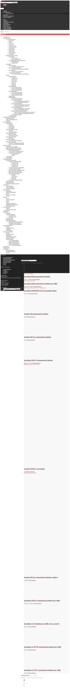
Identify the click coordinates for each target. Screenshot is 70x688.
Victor (4, 264)
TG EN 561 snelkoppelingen (15, 245)
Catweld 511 (14, 77)
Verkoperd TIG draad (13, 135)
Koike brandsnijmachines (16, 94)
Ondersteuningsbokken (11, 192)
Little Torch (11, 40)
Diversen (8, 252)
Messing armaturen (10, 237)
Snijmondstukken (12, 97)
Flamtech (8, 120)
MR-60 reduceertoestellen (14, 150)
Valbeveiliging (9, 230)
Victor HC (13, 83)
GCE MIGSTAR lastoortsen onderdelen (20, 69)
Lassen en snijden (7, 38)
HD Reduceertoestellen (11, 160)
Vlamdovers (6, 184)
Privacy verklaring (7, 17)
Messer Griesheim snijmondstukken (19, 110)
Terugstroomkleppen (10, 188)
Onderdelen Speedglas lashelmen (16, 221)
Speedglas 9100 (12, 215)
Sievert (7, 198)
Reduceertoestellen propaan (12, 204)
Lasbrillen (8, 213)
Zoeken (15, 2)
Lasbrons (11, 124)
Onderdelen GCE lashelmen (15, 223)
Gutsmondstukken (13, 115)
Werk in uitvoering (7, 29)
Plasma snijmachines (15, 59)
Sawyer (7, 193)
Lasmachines (11, 56)
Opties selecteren (36, 279)
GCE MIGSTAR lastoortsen (17, 66)
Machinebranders (12, 86)
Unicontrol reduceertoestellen (15, 161)
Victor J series (12, 51)
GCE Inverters (14, 57)
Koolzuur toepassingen (11, 209)
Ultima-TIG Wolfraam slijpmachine (16, 143)
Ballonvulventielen (10, 182)
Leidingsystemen (7, 145)
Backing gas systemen (11, 194)
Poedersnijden (12, 96)
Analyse (8, 208)
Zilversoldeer (11, 127)
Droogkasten (6, 246)
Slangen (8, 233)
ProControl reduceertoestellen (15, 171)
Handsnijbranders (12, 76)
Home (4, 19)
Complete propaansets (11, 203)
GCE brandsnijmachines (16, 92)
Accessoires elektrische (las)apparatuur (17, 60)
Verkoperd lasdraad (13, 131)
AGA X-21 (11, 44)
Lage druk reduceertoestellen (15, 152)
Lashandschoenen (10, 228)
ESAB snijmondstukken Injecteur (21, 106)
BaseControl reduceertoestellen (15, 172)
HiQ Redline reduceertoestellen (15, 180)
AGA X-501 (14, 81)
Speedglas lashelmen (10, 214)
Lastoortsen (8, 64)
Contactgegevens (7, 12)
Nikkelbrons (11, 125)
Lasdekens (8, 229)
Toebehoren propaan (10, 205)
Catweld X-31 (14, 78)
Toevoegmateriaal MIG (11, 136)
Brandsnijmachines (13, 91)
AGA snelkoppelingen (13, 240)
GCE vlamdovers (10, 186)
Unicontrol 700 (14, 154)
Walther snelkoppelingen (14, 242)
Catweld (5, 11)
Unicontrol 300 (14, 163)
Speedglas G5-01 (12, 216)
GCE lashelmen (9, 218)
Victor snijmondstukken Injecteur (21, 109)
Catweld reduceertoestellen (14, 168)
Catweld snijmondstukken (17, 98)
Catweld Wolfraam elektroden (15, 140)
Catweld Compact (13, 46)
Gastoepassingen (7, 207)
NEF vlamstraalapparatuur (11, 119)
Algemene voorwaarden (8, 16)
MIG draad (11, 138)
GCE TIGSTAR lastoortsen (17, 71)
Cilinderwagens (6, 247)
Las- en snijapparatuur (11, 39)
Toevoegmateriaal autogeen (12, 129)
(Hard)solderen (9, 123)
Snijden (7, 75)
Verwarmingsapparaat (10, 251)
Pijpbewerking (6, 189)
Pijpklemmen (9, 191)
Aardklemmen (14, 62)
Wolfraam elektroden (10, 139)
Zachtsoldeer (11, 128)
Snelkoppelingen (9, 239)
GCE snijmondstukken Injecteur (21, 102)
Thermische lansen (10, 118)
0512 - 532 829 (5, 284)
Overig (7, 196)
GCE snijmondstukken (16, 99)
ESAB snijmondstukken (16, 103)
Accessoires (5, 249)
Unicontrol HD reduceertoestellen (16, 151)
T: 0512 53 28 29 (9, 13)
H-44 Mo (11, 130)
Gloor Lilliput (12, 49)
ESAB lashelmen (9, 219)
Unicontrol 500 (14, 162)
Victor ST (13, 82)
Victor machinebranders (16, 90)
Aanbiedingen (6, 37)
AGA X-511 (14, 80)
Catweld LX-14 (12, 45)
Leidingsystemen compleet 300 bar (13, 147)
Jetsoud (10, 41)
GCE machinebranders (16, 87)
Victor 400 (11, 54)
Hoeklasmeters (6, 210)
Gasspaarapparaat (10, 181)
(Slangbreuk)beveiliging (11, 236)
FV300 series (14, 176)
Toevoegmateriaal (7, 122)
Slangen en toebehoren (8, 231)
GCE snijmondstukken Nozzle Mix (21, 101)
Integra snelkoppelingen (14, 241)
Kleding (8, 226)
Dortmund (13, 85)
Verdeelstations (9, 157)
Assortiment (5, 23)
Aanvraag (5, 14)
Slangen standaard (10, 234)
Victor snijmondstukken (16, 107)
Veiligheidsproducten (7, 225)
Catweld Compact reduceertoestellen (17, 170)
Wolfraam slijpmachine (11, 141)
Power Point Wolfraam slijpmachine (16, 144)
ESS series (13, 177)
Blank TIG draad (12, 134)
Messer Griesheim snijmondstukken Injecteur (24, 113)
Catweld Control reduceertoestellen (16, 167)
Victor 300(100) (12, 53)
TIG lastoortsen (12, 70)
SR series (13, 175)
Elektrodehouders (15, 61)
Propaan (5, 197)
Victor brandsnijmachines (16, 93)
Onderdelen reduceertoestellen (12, 183)
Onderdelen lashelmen (11, 220)
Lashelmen (5, 212)
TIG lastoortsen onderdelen (15, 72)
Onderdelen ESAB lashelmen (15, 224)
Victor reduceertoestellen (14, 173)
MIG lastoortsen (12, 65)
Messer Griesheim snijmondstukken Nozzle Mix (24, 112)
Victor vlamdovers (10, 187)
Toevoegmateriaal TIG (11, 133)
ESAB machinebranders (16, 88)
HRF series (13, 178)
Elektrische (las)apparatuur (12, 55)
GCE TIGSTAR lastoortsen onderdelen (20, 74)
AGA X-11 (11, 43)
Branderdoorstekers (10, 250)
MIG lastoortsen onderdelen (15, 67)
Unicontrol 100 (14, 165)
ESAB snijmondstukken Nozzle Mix (22, 104)
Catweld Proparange (10, 199)
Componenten (9, 156)
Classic (7, 200)
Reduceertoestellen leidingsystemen (13, 149)
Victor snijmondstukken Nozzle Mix (22, 108)
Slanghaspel (8, 235)
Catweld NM (11, 48)
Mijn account (6, 25)
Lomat (7, 202)
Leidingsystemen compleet (12, 146)
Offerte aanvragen (7, 26)
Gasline (13, 155)
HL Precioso (11, 50)
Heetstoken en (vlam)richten (9, 117)
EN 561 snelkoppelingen (14, 244)
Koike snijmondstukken (16, 114)
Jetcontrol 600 (14, 166)
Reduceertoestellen (7, 159)
